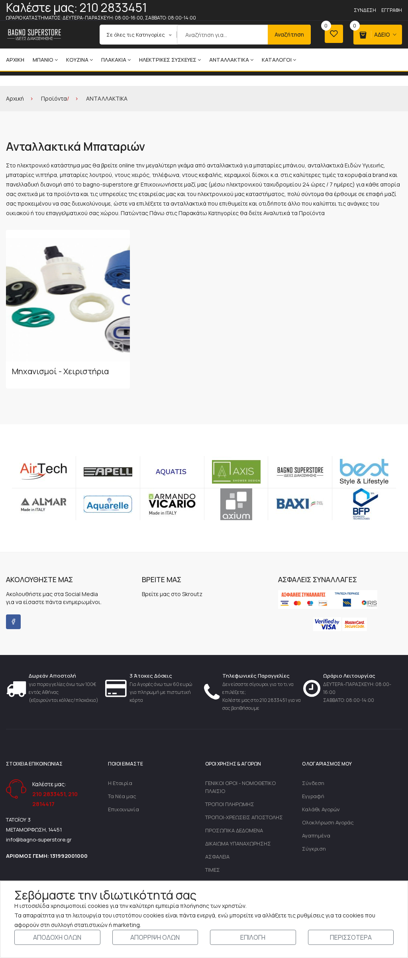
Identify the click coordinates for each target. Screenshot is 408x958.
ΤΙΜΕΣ (212, 869)
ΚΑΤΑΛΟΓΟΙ (277, 59)
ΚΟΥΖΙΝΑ (77, 59)
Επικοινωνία (123, 809)
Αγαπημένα (316, 835)
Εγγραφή (391, 10)
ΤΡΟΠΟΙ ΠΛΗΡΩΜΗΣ (229, 804)
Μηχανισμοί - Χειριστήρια (60, 371)
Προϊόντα (54, 98)
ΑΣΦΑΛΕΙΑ (217, 856)
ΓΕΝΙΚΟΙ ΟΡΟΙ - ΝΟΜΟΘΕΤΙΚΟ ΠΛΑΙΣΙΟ (240, 787)
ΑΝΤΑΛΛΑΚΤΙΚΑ (229, 59)
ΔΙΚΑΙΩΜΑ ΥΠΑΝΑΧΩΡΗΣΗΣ (238, 843)
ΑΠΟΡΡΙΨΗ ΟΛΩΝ (155, 937)
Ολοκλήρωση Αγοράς (328, 822)
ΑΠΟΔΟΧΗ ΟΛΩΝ (57, 937)
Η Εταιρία (120, 783)
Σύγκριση (314, 848)
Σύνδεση (365, 10)
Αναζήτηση (289, 34)
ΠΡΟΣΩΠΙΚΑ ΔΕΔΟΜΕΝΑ (234, 830)
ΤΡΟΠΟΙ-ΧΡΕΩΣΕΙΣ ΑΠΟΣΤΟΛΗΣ (244, 817)
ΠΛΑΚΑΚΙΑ (113, 59)
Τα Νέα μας (122, 796)
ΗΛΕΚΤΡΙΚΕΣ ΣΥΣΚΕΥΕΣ (167, 59)
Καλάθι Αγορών (321, 809)
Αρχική (15, 59)
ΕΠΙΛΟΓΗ (252, 937)
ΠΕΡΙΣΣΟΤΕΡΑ (351, 937)
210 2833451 (48, 794)
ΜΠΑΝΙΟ (43, 59)
